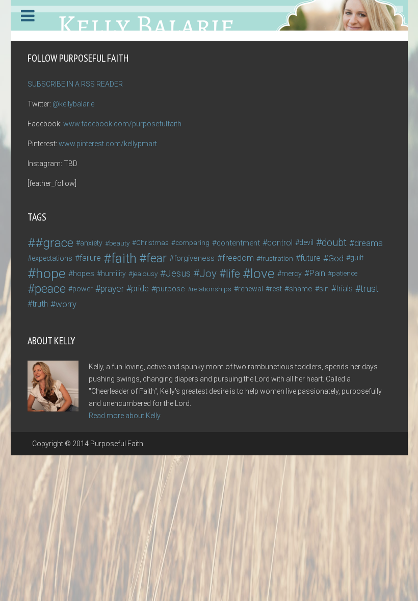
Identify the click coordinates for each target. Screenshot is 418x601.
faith (124, 258)
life (233, 273)
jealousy (145, 273)
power (82, 289)
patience (344, 273)
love (262, 273)
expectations (52, 258)
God (336, 258)
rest (276, 289)
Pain (317, 273)
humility (113, 273)
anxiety (91, 243)
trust (369, 288)
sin (324, 289)
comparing (192, 243)
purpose (170, 288)
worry (66, 304)
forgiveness (194, 258)
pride (140, 288)
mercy (291, 273)
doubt (334, 243)
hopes (83, 273)
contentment (238, 243)
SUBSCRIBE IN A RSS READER (75, 84)
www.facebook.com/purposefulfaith (122, 124)
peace (50, 289)
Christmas (152, 243)
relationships (211, 289)
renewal (250, 289)
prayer (112, 289)
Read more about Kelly (125, 416)
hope (51, 273)
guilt (356, 258)
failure (90, 258)
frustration (276, 258)
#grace (54, 243)
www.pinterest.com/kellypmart (108, 144)
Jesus (178, 273)
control (280, 243)
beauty (119, 243)
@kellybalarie (73, 104)
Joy (208, 273)
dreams (368, 243)
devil (306, 242)
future (310, 258)
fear (156, 258)
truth (40, 304)
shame (300, 288)
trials (344, 288)
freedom (238, 258)
